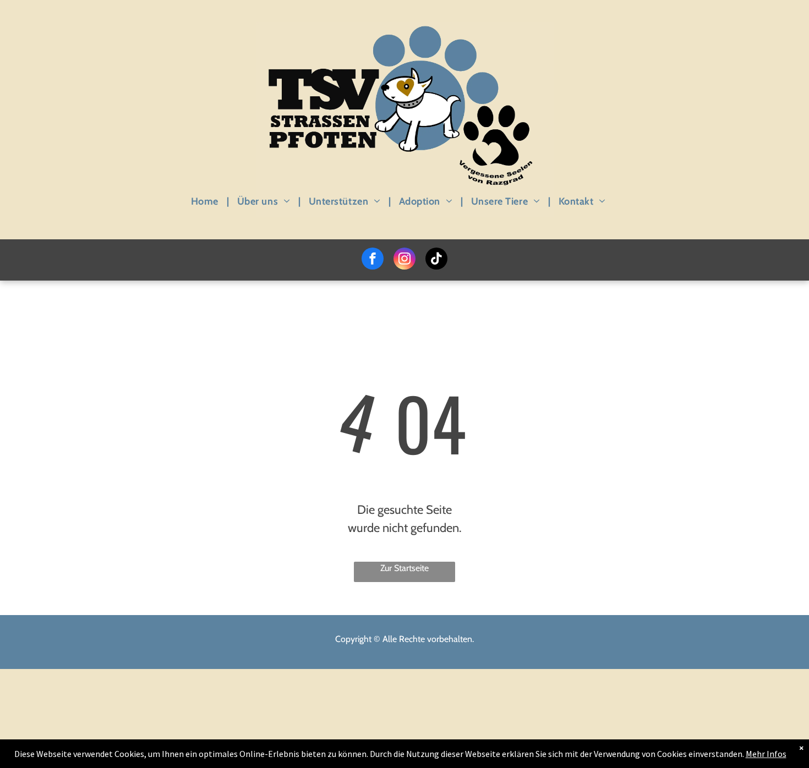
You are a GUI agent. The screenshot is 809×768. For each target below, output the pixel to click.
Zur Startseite (404, 568)
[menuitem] (206, 201)
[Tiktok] (436, 260)
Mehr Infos (766, 753)
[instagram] (404, 260)
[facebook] (373, 260)
